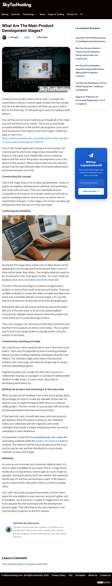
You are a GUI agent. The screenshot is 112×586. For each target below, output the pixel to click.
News (42, 14)
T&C (70, 575)
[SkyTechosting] (17, 5)
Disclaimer (80, 575)
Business (15, 14)
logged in (21, 564)
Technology (28, 14)
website (39, 279)
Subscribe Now (89, 191)
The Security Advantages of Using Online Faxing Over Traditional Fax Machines (91, 86)
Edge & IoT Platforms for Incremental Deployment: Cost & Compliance (90, 100)
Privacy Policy (59, 575)
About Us (92, 575)
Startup (4, 14)
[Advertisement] (91, 129)
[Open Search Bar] (81, 14)
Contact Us (72, 14)
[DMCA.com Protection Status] (104, 583)
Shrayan (14, 37)
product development (47, 441)
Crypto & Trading (56, 14)
